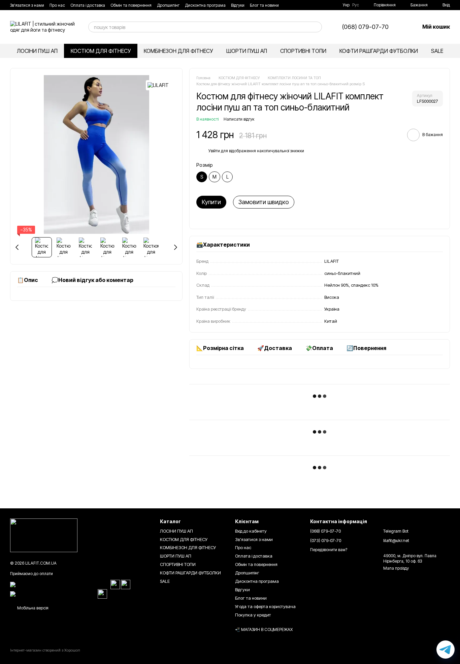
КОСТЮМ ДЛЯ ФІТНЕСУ (101, 51)
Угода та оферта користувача (265, 606)
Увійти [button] (214, 150)
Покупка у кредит (253, 615)
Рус (355, 5)
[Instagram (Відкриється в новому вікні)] (309, 5)
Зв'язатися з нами (27, 5)
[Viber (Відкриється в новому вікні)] (333, 5)
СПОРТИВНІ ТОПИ (303, 51)
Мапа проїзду (396, 568)
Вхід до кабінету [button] (251, 531)
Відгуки (237, 5)
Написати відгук (239, 119)
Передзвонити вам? (328, 549)
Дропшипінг (168, 5)
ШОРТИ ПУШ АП (246, 51)
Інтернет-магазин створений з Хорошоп (45, 650)
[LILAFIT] (158, 85)
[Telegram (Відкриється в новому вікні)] (325, 5)
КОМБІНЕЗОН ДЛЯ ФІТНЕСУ (178, 51)
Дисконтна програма (205, 5)
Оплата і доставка (87, 5)
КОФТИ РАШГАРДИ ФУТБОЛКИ (378, 51)
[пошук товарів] (316, 27)
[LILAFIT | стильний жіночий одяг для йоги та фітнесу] (43, 535)
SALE (437, 51)
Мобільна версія (32, 607)
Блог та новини (264, 5)
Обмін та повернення (131, 5)
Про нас (57, 5)
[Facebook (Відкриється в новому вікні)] (317, 5)
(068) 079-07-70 (365, 27)
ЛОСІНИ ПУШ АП (37, 51)
